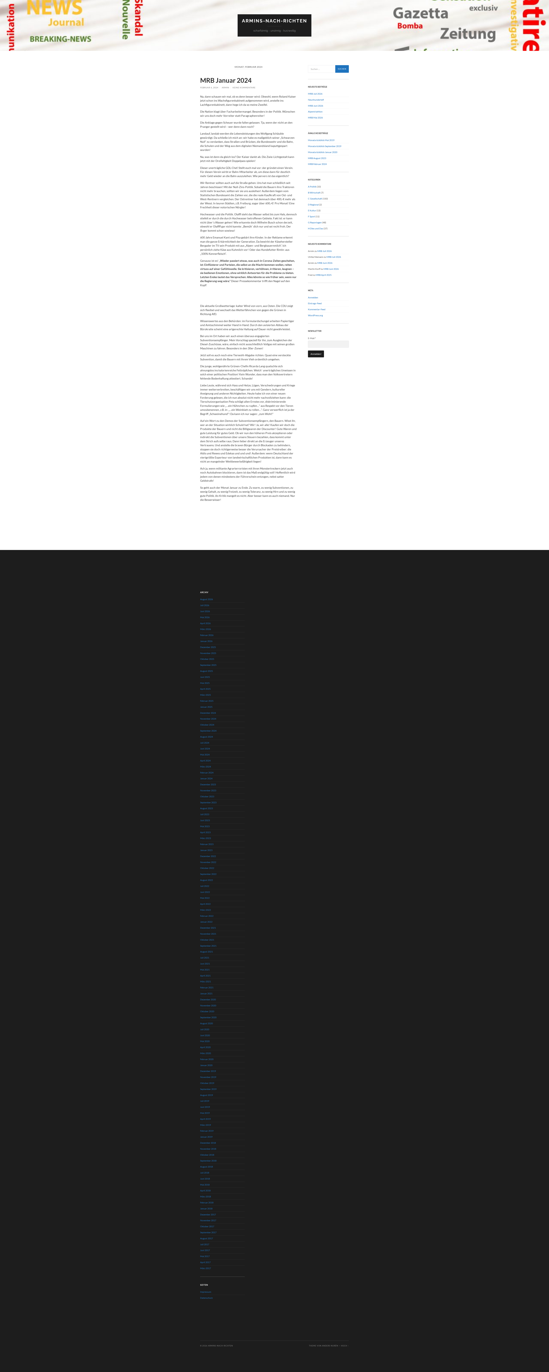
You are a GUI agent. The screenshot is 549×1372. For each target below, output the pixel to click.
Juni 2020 (205, 1035)
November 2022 (208, 862)
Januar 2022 (206, 921)
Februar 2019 (206, 1130)
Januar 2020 (206, 1065)
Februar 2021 (206, 987)
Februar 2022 (206, 915)
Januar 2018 (206, 1208)
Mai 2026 (205, 617)
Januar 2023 (206, 850)
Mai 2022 (205, 897)
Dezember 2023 (208, 784)
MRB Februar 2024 (317, 164)
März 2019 (205, 1125)
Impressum (205, 1291)
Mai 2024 (205, 754)
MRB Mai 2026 (315, 117)
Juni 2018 (205, 1178)
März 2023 (205, 838)
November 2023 (208, 790)
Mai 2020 (205, 1041)
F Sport (311, 216)
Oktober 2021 (207, 939)
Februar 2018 (206, 1202)
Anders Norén (330, 1346)
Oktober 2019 (207, 1083)
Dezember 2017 (208, 1214)
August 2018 (206, 1166)
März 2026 (205, 629)
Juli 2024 (204, 742)
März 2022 (205, 909)
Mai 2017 (205, 1256)
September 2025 (208, 665)
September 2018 (208, 1160)
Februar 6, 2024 (209, 87)
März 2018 (205, 1196)
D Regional (313, 204)
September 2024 (208, 730)
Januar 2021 (206, 993)
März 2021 (205, 981)
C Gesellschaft (315, 198)
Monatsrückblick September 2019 (324, 146)
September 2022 (208, 874)
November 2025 (208, 653)
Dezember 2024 (208, 712)
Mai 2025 (205, 683)
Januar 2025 (206, 706)
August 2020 (206, 1023)
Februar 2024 (206, 772)
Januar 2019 (206, 1136)
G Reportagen (315, 222)
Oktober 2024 (207, 724)
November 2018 (208, 1148)
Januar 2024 (206, 778)
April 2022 (205, 903)
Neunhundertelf (316, 99)
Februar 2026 (206, 635)
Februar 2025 (206, 700)
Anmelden (313, 297)
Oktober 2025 (207, 659)
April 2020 (205, 1047)
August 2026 (206, 599)
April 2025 (205, 688)
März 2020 (205, 1053)
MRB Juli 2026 (315, 93)
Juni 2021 (205, 963)
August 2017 (206, 1238)
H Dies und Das (315, 228)
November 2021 (208, 933)
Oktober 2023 (207, 796)
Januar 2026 (206, 641)
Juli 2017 (204, 1244)
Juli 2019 (204, 1101)
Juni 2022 (205, 892)
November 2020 (208, 1005)
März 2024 (205, 766)
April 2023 (205, 832)
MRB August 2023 (317, 158)
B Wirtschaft (314, 192)
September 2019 (208, 1089)
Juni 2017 (205, 1250)
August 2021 (206, 951)
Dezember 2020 (208, 999)
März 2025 (205, 694)
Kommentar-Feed (316, 309)
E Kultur (312, 210)
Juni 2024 (205, 748)
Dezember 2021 (208, 927)
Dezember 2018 (208, 1142)
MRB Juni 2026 (315, 105)
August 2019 (206, 1095)
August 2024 (206, 736)
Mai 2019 (205, 1113)
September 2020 (208, 1017)
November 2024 (208, 718)
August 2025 (206, 671)
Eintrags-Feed (315, 303)
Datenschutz (206, 1297)
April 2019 (205, 1119)
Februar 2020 (206, 1059)
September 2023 (208, 802)
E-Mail (312, 338)
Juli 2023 (204, 814)
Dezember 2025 (208, 647)
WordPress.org (315, 315)
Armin (225, 87)
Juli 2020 (204, 1029)
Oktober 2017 (207, 1226)
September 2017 (208, 1232)
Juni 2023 (205, 820)
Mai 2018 (205, 1184)
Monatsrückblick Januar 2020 (322, 152)
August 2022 (206, 880)
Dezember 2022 (208, 856)
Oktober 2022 (207, 868)
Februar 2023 (206, 844)
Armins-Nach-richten (274, 20)
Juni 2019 (205, 1107)
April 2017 (205, 1262)
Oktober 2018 (207, 1154)
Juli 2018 (204, 1172)
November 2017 (208, 1220)
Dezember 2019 (208, 1071)
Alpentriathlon (315, 111)
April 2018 (205, 1190)
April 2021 (205, 975)
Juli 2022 (204, 886)
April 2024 (205, 760)
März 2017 (205, 1268)
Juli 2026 (204, 605)
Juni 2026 (205, 611)
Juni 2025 (205, 677)
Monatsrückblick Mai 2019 (321, 140)
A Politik (312, 186)
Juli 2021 (204, 957)
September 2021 (208, 945)
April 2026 (205, 623)
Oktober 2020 (207, 1011)
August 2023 (206, 808)
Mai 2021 (205, 969)
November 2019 (208, 1077)
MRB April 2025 (324, 274)
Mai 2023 (205, 826)
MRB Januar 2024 (226, 80)
